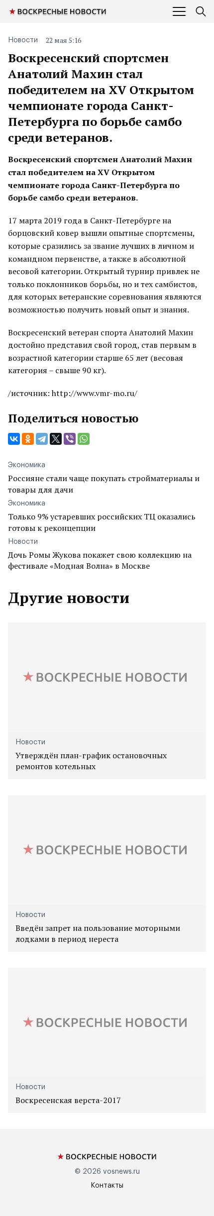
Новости (23, 40)
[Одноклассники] (28, 439)
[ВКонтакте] (14, 439)
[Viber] (70, 439)
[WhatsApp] (84, 439)
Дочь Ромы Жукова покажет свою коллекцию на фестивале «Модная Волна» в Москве (100, 560)
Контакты (107, 1185)
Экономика (26, 465)
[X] (56, 439)
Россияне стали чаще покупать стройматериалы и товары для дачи (104, 484)
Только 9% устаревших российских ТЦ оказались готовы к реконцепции (102, 522)
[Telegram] (42, 439)
